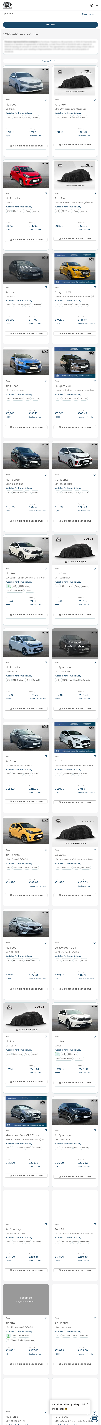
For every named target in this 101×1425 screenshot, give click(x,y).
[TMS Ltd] (7, 5)
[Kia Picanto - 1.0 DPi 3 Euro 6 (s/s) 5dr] (26, 831)
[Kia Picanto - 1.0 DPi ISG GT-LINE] (26, 456)
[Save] (46, 99)
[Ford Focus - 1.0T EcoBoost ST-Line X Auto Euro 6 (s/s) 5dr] (75, 1393)
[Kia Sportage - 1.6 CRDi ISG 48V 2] (75, 1111)
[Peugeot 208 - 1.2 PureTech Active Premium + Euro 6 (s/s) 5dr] (75, 268)
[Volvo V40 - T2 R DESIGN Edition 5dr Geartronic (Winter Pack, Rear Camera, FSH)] (75, 831)
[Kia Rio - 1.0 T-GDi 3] (26, 1018)
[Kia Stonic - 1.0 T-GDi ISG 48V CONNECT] (26, 737)
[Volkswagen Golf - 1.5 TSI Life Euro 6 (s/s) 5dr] (75, 924)
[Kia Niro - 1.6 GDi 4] (75, 1018)
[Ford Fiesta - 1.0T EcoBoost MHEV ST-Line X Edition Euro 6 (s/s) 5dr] (75, 737)
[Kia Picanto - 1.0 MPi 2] (26, 175)
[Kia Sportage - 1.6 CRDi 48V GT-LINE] (26, 1205)
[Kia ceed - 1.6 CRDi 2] (26, 81)
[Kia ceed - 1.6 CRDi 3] (26, 268)
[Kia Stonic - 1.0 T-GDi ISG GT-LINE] (26, 1393)
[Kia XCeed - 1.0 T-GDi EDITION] (75, 550)
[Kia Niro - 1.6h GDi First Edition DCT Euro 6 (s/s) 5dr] (26, 550)
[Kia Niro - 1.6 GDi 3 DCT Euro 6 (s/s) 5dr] (26, 1299)
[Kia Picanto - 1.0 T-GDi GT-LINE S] (75, 456)
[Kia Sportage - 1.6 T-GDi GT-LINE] (75, 643)
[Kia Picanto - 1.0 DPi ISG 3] (26, 643)
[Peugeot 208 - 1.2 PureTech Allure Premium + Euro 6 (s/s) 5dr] (75, 362)
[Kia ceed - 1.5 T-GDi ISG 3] (26, 924)
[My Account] (91, 5)
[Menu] (97, 5)
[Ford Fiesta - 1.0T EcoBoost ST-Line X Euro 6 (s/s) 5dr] (75, 175)
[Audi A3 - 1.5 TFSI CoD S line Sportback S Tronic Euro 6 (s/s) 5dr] (75, 1205)
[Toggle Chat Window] (94, 1418)
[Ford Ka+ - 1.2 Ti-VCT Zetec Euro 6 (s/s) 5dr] (75, 81)
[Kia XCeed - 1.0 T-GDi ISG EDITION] (26, 362)
